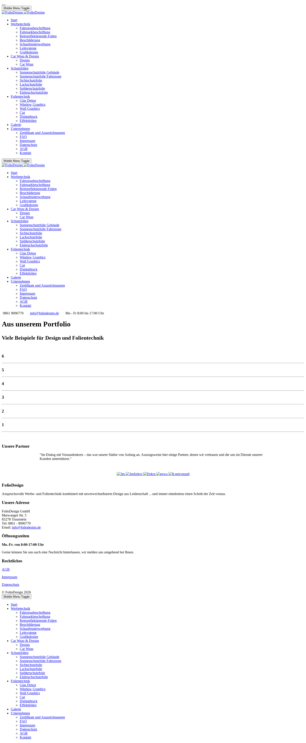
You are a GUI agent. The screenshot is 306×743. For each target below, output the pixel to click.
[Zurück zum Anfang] (3, 5)
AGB (6, 569)
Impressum (9, 577)
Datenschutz (10, 584)
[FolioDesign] (23, 12)
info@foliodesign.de (44, 313)
